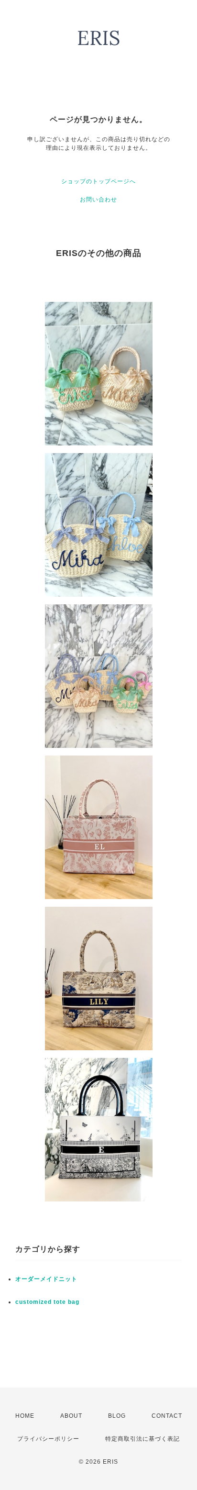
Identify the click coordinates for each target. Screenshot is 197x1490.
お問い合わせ (98, 199)
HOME (24, 1415)
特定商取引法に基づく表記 (142, 1438)
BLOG (117, 1415)
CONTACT (167, 1415)
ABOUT (71, 1415)
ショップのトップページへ (98, 181)
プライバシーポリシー (48, 1438)
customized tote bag (47, 1302)
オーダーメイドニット (46, 1279)
